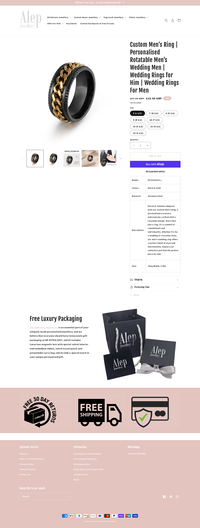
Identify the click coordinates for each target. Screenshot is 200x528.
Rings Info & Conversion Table (88, 469)
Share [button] (136, 295)
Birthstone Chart (82, 464)
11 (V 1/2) (138, 126)
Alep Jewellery (95, 521)
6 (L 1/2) (137, 113)
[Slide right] (121, 158)
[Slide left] (22, 158)
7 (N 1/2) (153, 113)
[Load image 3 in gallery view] (71, 158)
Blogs (76, 479)
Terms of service (27, 469)
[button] (59, 17)
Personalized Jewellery (85, 459)
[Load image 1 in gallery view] (35, 158)
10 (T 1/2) (155, 120)
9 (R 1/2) (137, 120)
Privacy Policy (26, 464)
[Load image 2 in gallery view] (53, 158)
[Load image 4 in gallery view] (90, 158)
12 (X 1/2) (156, 126)
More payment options (155, 171)
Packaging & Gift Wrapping (87, 453)
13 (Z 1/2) (138, 133)
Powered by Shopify (108, 521)
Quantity (134, 139)
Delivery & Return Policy (31, 459)
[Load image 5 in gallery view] (108, 158)
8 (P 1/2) (170, 113)
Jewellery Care (80, 474)
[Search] (166, 20)
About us (23, 453)
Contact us (24, 474)
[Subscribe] (69, 496)
